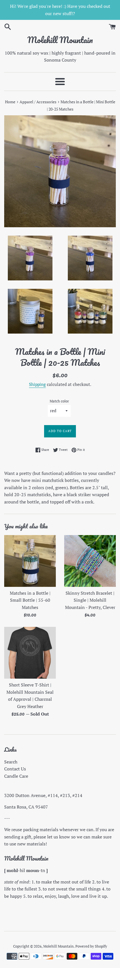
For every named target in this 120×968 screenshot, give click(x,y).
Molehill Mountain (60, 39)
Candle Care (16, 776)
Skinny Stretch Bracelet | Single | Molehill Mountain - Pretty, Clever (90, 600)
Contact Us (15, 769)
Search (10, 762)
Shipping (37, 384)
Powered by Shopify (91, 946)
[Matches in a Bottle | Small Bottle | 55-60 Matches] (30, 561)
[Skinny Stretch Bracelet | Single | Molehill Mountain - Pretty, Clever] (90, 561)
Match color (59, 401)
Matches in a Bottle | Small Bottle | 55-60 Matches (30, 600)
